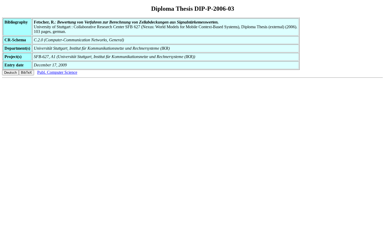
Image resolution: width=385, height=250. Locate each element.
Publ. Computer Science (57, 72)
